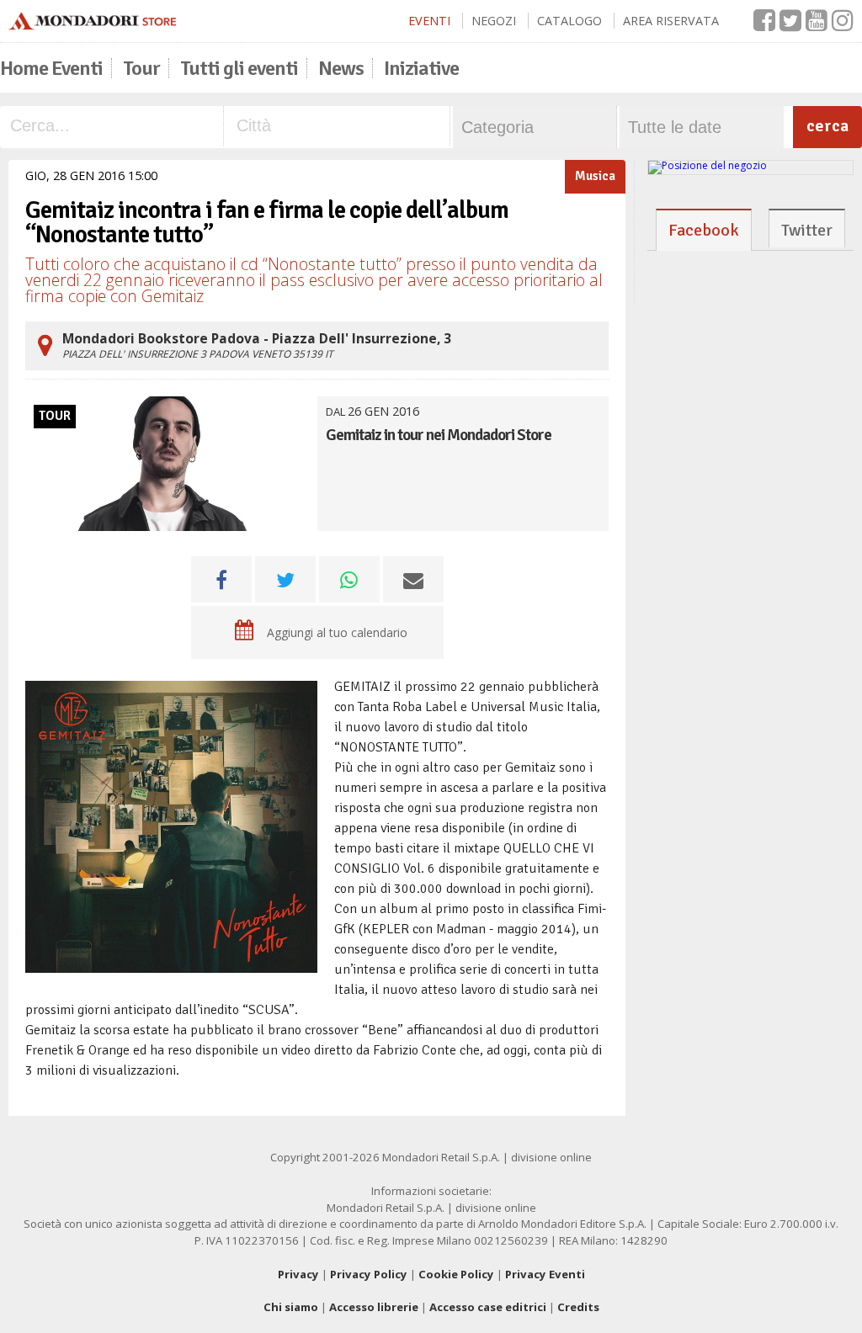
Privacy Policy (368, 1274)
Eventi (429, 21)
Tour (141, 68)
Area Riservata (671, 21)
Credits (578, 1306)
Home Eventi (51, 68)
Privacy (298, 1274)
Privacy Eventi (545, 1274)
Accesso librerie (373, 1306)
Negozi (493, 21)
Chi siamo (290, 1306)
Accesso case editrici (487, 1306)
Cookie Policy (456, 1274)
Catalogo (569, 21)
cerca (827, 125)
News (341, 68)
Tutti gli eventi (239, 68)
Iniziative (421, 68)
